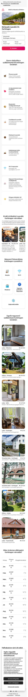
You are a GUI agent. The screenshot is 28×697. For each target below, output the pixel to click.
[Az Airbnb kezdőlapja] (3, 9)
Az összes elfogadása (13, 679)
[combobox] (13, 38)
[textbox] (7, 44)
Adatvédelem (10, 695)
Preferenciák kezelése (13, 687)
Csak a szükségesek (13, 683)
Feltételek (17, 695)
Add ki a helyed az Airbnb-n (16, 9)
